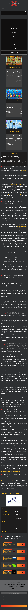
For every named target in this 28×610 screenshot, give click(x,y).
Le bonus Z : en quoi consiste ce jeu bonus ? (12, 160)
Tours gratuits (18, 518)
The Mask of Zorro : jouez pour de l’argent (11, 164)
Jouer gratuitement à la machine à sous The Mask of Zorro (15, 162)
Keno (14, 40)
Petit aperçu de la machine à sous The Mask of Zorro (13, 157)
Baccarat (14, 32)
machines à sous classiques (15, 184)
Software (14, 48)
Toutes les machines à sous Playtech (10, 493)
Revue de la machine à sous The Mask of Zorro (12, 156)
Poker (14, 24)
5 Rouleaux (17, 514)
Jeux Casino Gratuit (14, 582)
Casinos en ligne (14, 52)
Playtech (9, 420)
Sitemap (14, 588)
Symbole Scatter (18, 517)
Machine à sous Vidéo (19, 508)
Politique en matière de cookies (14, 586)
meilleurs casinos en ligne (7, 480)
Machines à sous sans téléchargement (14, 584)
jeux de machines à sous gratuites (16, 194)
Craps (14, 44)
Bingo (14, 36)
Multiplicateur (18, 515)
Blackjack (14, 28)
